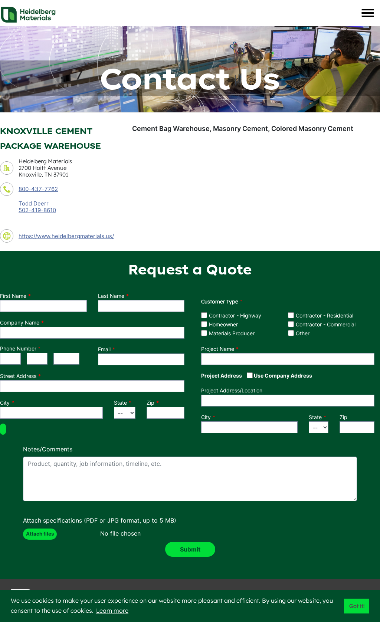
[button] (3, 429)
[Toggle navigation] (367, 13)
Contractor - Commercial (326, 324)
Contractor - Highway (235, 315)
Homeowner (223, 324)
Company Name (19, 322)
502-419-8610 (37, 210)
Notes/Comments (47, 449)
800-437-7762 (38, 188)
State (120, 402)
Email (104, 349)
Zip (150, 402)
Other (302, 333)
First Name (13, 296)
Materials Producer (232, 333)
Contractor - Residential (324, 315)
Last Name (111, 296)
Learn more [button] (112, 610)
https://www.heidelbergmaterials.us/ (66, 236)
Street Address (18, 376)
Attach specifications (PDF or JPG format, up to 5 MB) (99, 520)
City (5, 402)
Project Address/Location (231, 390)
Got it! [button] (356, 606)
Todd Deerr (34, 203)
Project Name (217, 349)
